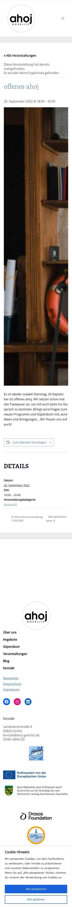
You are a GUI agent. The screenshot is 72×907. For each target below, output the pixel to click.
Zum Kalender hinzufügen (29, 442)
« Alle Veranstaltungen (20, 55)
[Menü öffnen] (62, 18)
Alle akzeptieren (36, 889)
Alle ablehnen (36, 899)
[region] (36, 876)
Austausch (10, 504)
